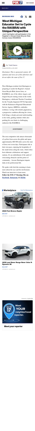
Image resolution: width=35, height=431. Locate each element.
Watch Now (29, 2)
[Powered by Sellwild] (30, 298)
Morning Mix (8, 16)
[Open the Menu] (3, 2)
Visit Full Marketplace (27, 190)
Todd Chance (13, 65)
